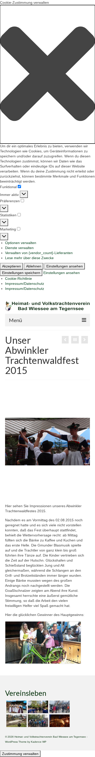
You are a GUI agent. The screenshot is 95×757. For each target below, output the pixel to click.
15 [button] (17, 489)
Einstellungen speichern (21, 273)
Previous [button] (12, 441)
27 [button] (41, 495)
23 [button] (65, 489)
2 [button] (17, 483)
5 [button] (35, 483)
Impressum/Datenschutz (24, 284)
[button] (47, 74)
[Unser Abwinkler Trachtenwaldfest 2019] (59, 720)
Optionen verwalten (20, 243)
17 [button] (29, 489)
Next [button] (83, 441)
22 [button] (59, 489)
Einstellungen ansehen (64, 266)
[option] (47, 441)
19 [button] (41, 489)
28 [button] (47, 495)
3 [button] (23, 483)
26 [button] (84, 489)
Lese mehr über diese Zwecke (29, 258)
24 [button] (71, 489)
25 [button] (78, 489)
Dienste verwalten (19, 248)
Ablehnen (33, 266)
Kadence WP (38, 741)
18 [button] (35, 489)
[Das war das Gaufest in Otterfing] (65, 339)
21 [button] (53, 489)
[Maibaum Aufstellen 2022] (59, 707)
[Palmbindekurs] (84, 339)
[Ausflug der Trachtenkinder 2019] (37, 720)
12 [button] (78, 483)
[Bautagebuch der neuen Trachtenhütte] (16, 720)
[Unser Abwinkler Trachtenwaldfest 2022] (16, 707)
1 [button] (11, 483)
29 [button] (53, 495)
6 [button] (41, 483)
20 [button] (47, 489)
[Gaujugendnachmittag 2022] (37, 707)
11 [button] (71, 483)
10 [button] (65, 483)
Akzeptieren (11, 266)
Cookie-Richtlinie (18, 279)
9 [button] (59, 483)
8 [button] (53, 483)
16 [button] (23, 489)
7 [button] (47, 483)
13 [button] (84, 483)
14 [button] (11, 489)
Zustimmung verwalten (20, 754)
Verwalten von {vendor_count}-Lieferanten (39, 253)
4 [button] (29, 483)
